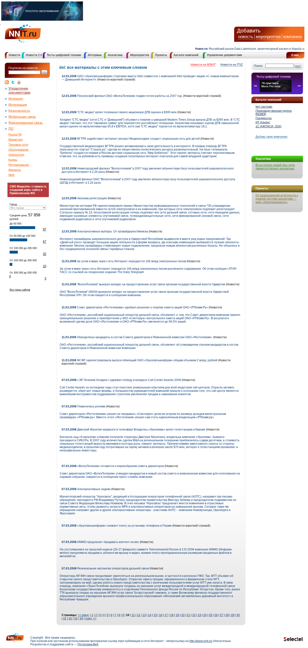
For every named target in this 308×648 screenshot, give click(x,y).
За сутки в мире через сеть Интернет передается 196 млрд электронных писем (124, 261)
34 (81, 618)
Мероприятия (139, 55)
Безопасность (19, 110)
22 (194, 615)
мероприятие (268, 36)
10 (44, 266)
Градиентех (264, 118)
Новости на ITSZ (231, 64)
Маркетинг (15, 139)
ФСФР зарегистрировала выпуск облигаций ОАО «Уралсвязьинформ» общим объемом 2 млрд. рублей (139, 360)
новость (245, 36)
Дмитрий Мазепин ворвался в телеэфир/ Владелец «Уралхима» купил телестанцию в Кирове (133, 429)
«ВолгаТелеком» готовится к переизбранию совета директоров (113, 466)
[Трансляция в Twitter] (14, 82)
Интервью (95, 55)
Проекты (161, 55)
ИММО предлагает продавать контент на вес (100, 542)
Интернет (15, 98)
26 (216, 615)
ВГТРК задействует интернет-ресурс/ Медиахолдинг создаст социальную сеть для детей (131, 138)
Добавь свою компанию (271, 136)
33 (75, 618)
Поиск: (258, 66)
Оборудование (18, 149)
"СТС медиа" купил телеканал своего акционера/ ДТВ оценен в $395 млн (119, 112)
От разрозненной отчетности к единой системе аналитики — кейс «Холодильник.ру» (277, 199)
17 (166, 615)
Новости (14, 55)
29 (232, 615)
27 (221, 615)
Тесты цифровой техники (64, 55)
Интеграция (17, 104)
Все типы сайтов (20, 289)
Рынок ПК (15, 134)
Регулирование (18, 165)
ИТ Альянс (263, 122)
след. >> (90, 618)
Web (11, 175)
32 (44, 254)
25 (210, 615)
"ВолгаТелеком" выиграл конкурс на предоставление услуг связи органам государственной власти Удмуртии (143, 284)
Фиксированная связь (25, 123)
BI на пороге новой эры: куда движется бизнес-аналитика (275, 166)
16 (160, 615)
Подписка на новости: (23, 68)
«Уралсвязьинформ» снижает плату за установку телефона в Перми (117, 525)
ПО (10, 129)
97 (44, 229)
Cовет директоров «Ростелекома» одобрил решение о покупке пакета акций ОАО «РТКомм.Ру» (135, 307)
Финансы (14, 170)
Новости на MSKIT (203, 64)
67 (44, 241)
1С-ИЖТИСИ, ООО (268, 126)
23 (199, 615)
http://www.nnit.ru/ (200, 641)
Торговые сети (18, 144)
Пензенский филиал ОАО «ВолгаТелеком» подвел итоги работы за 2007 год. (122, 96)
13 (144, 615)
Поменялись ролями (83, 406)
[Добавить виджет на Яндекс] (19, 82)
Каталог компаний (186, 55)
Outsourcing (16, 154)
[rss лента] (8, 82)
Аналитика (115, 55)
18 (171, 615)
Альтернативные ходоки (86, 489)
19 (177, 615)
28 (227, 615)
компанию (292, 36)
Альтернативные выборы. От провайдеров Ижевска (105, 231)
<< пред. (83, 615)
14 (149, 615)
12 (138, 615)
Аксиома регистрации (84, 198)
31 (64, 618)
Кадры (12, 160)
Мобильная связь (22, 116)
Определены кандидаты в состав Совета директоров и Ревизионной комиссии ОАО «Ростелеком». (137, 337)
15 (155, 615)
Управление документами (224, 55)
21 (188, 615)
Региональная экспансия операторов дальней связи (105, 568)
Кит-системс (264, 106)
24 (205, 615)
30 (238, 615)
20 (183, 615)
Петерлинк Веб (87, 644)
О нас (295, 55)
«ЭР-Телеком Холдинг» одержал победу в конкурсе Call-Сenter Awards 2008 (121, 380)
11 (133, 615)
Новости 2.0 (34, 55)
